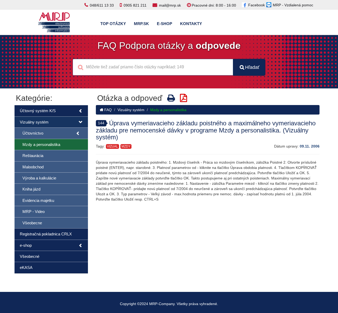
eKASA (26, 267)
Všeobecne (32, 223)
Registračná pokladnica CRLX (46, 234)
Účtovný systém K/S (38, 110)
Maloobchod (33, 167)
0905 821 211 (135, 5)
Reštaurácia (32, 155)
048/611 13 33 (102, 5)
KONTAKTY (191, 23)
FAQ (107, 110)
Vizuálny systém (34, 122)
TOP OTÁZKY (113, 23)
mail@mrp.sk (170, 5)
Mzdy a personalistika (41, 144)
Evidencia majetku (38, 200)
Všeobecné (29, 256)
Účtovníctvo (32, 133)
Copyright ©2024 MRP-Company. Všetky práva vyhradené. (169, 304)
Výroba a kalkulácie (39, 178)
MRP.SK (141, 23)
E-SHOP (164, 23)
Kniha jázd (31, 189)
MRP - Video (33, 211)
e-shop (26, 245)
